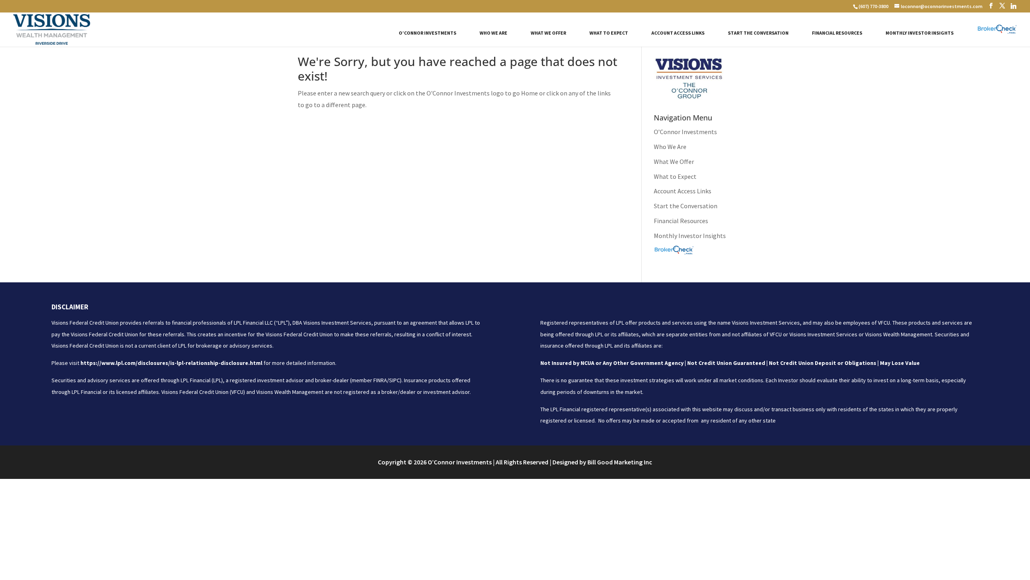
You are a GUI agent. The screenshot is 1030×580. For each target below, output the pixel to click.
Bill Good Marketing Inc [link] (619, 462)
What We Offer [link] (548, 33)
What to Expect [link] (608, 33)
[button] (991, 6)
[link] (873, 6)
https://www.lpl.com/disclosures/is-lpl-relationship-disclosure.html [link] (171, 363)
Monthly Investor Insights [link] (920, 33)
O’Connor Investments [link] (427, 33)
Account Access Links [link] (678, 33)
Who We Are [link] (493, 33)
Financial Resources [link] (837, 33)
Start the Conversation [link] (758, 33)
